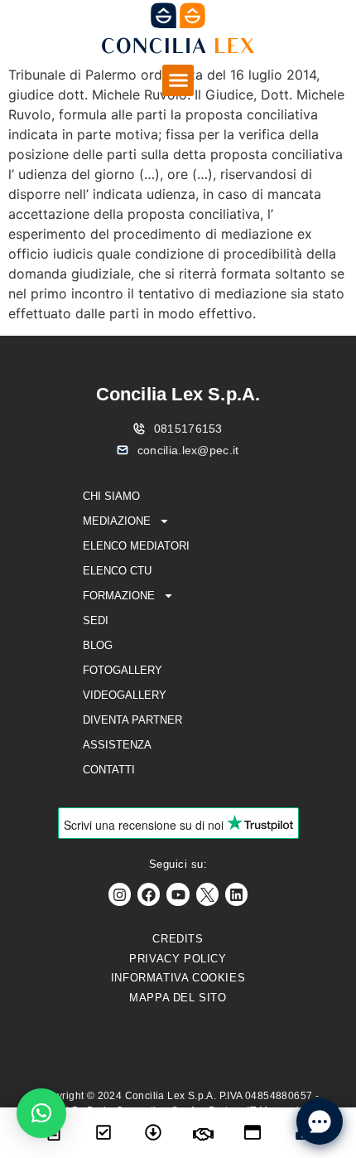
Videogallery (124, 695)
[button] (178, 80)
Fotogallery (122, 670)
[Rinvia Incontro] (203, 1124)
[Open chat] (319, 1121)
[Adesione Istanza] (103, 1122)
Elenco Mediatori (136, 546)
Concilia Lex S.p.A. (178, 394)
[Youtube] (177, 894)
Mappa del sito (177, 997)
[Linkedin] (236, 894)
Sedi (95, 620)
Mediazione (117, 521)
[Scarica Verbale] (153, 1122)
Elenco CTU (117, 570)
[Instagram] (119, 894)
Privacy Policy (177, 958)
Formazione (119, 595)
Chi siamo (111, 496)
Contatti (109, 769)
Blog (98, 645)
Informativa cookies (178, 977)
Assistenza (117, 745)
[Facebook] (148, 894)
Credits (177, 939)
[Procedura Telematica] (252, 1122)
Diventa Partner (132, 720)
